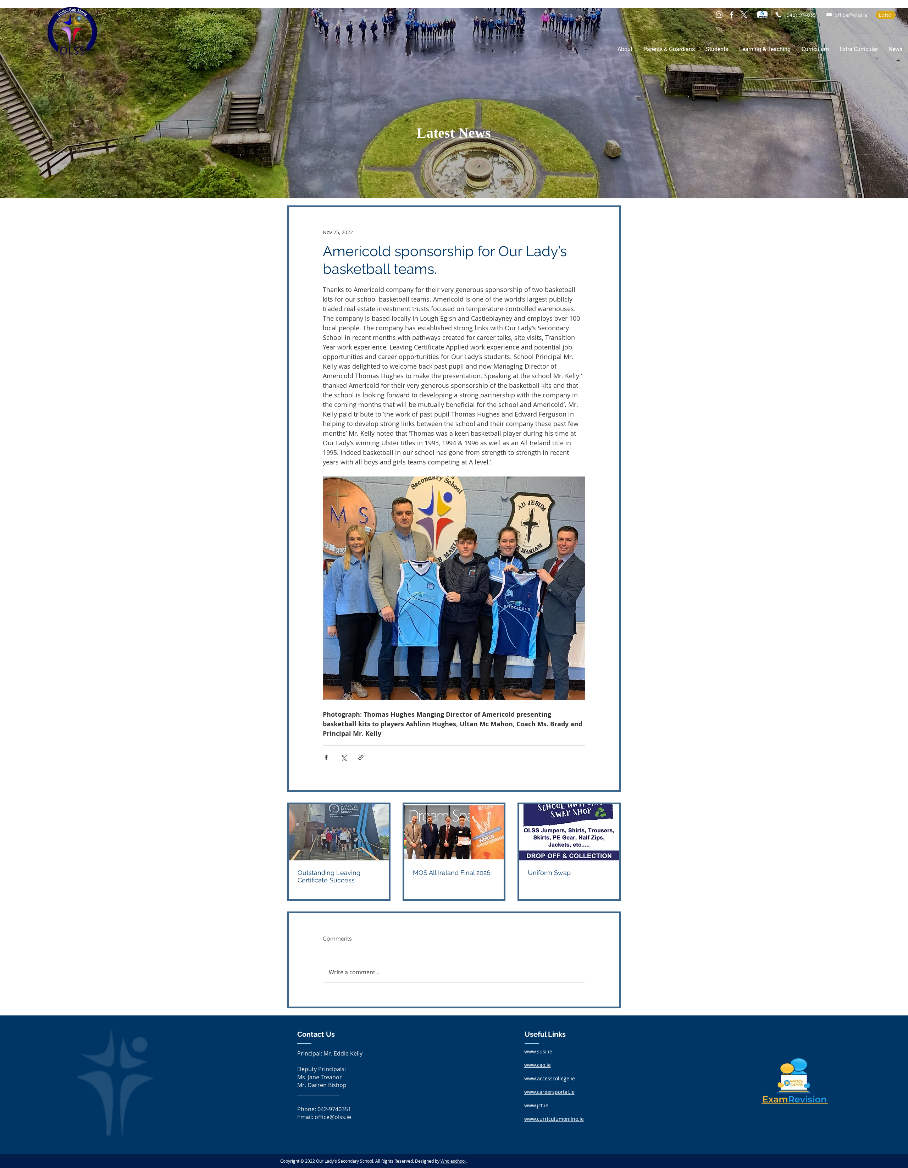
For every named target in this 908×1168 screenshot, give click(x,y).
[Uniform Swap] (569, 832)
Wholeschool (453, 1161)
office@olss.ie (851, 15)
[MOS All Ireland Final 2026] (454, 832)
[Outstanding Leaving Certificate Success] (339, 832)
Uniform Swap (549, 872)
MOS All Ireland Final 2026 (452, 872)
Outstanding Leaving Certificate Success (329, 876)
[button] (625, 49)
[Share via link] (361, 757)
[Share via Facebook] (326, 757)
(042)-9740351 (801, 15)
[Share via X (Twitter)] (343, 757)
